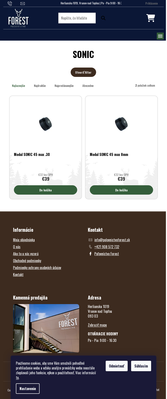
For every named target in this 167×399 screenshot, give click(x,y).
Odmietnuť (116, 366)
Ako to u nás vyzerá (25, 253)
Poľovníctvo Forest (106, 253)
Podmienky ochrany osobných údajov (37, 267)
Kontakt (18, 274)
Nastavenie (28, 388)
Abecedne (88, 85)
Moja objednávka (24, 239)
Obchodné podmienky (27, 260)
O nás (16, 246)
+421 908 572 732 (106, 246)
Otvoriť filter (83, 72)
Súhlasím (141, 366)
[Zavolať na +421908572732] (14, 3)
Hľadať (102, 18)
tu (17, 377)
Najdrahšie (40, 85)
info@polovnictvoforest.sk (112, 239)
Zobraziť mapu (97, 325)
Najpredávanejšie (64, 85)
